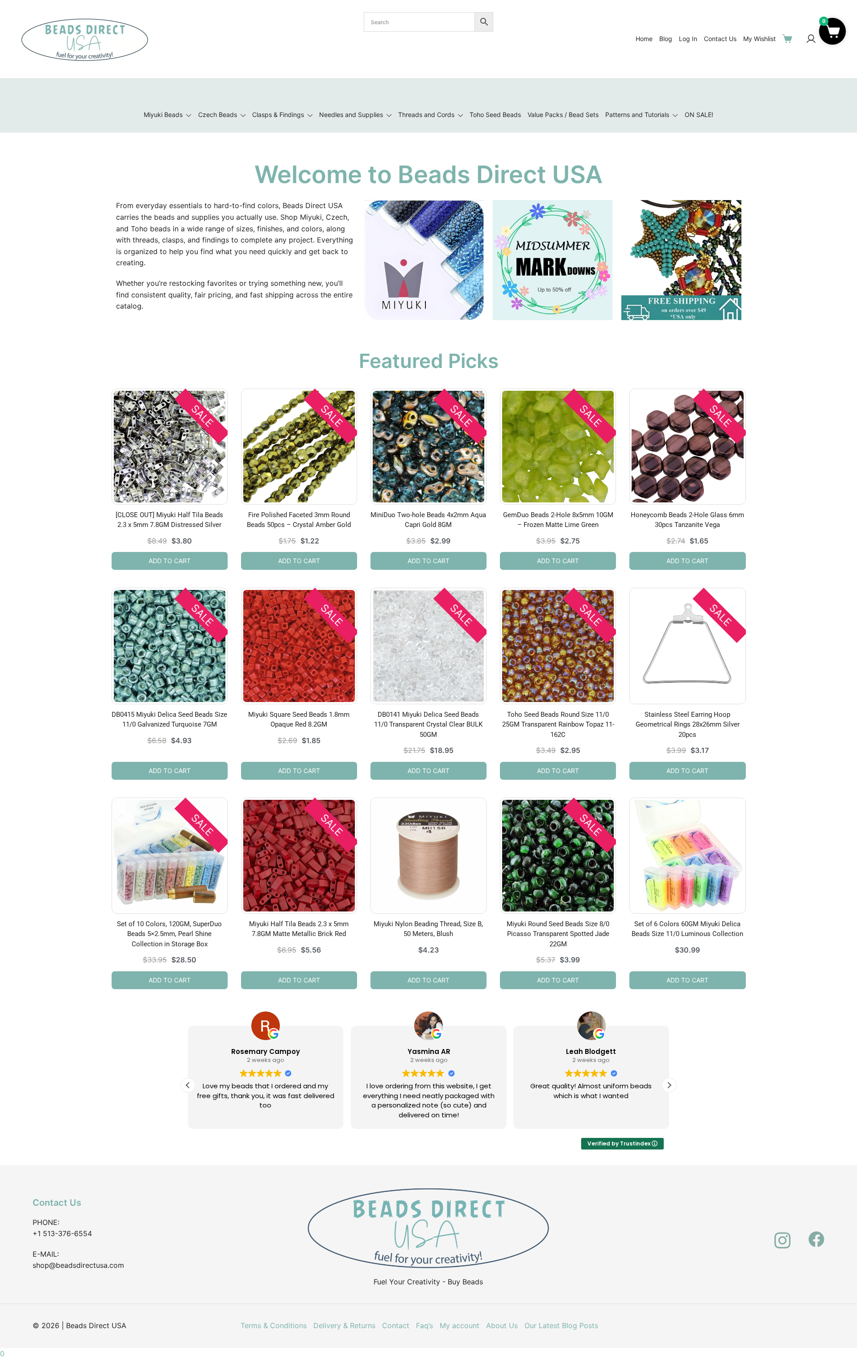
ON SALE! (699, 114)
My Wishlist (759, 38)
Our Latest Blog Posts (561, 1325)
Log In (688, 38)
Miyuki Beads (163, 114)
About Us (502, 1325)
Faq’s (424, 1325)
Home (644, 38)
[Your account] (811, 39)
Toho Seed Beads (495, 114)
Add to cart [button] (170, 560)
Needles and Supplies (351, 114)
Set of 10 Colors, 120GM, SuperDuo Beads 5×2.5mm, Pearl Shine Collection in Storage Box (169, 934)
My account (459, 1325)
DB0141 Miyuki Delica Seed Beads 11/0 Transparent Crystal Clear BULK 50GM (428, 725)
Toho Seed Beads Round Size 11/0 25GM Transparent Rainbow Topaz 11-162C (558, 725)
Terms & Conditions (274, 1325)
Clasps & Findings (278, 114)
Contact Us (720, 38)
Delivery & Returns (344, 1325)
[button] (669, 1085)
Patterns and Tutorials (637, 114)
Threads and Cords (426, 114)
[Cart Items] (789, 38)
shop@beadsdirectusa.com (78, 1265)
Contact (395, 1325)
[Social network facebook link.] (816, 1233)
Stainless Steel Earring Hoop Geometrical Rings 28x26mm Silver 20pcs (688, 725)
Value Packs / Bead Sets (563, 114)
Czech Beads (217, 114)
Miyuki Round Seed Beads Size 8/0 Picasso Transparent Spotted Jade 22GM (558, 934)
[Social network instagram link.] (782, 1233)
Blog (665, 38)
